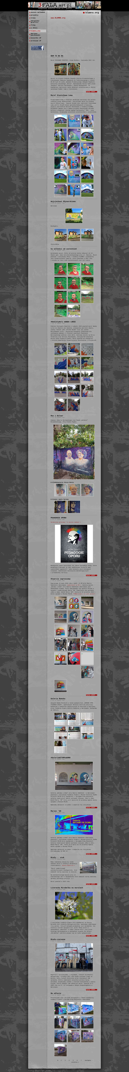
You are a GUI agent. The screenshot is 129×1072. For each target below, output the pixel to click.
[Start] (55, 7)
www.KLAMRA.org (58, 18)
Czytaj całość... (91, 91)
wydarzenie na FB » (74, 585)
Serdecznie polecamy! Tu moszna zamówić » (66, 522)
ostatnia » (75, 1062)
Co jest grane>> (89, 594)
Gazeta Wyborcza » (68, 865)
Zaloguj (48, 1070)
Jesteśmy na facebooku (37, 48)
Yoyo (42, 1070)
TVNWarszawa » (78, 594)
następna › (88, 1060)
